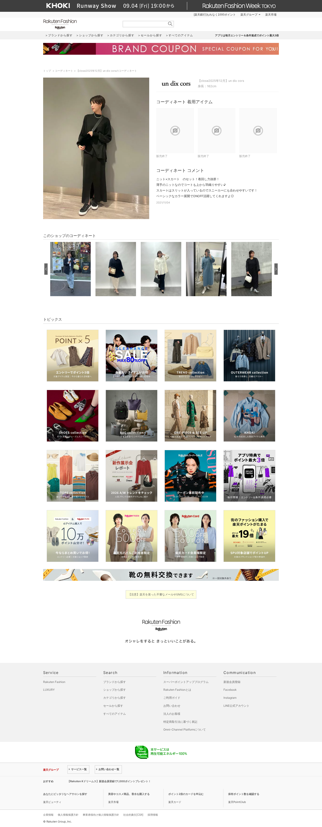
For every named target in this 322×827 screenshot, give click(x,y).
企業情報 (48, 814)
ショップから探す (114, 689)
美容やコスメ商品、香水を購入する (129, 794)
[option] (70, 269)
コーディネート (64, 70)
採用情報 (153, 814)
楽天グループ (248, 14)
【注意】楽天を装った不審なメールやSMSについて (161, 594)
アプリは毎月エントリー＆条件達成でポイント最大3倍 (247, 35)
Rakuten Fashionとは (177, 689)
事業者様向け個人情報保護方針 (101, 814)
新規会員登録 (231, 682)
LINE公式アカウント (236, 705)
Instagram (229, 697)
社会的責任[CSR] (133, 814)
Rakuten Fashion (79, 24)
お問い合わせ (171, 705)
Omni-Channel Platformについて (184, 729)
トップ (47, 70)
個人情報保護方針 (68, 814)
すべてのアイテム (114, 713)
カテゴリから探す (114, 697)
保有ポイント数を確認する (243, 794)
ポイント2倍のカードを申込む (186, 794)
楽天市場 (271, 14)
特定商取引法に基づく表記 (180, 721)
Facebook (230, 689)
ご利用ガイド (171, 697)
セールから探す (113, 705)
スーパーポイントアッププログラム (186, 682)
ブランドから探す (114, 682)
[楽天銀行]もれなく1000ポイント (215, 14)
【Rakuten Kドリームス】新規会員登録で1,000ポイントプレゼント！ (109, 781)
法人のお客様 (171, 713)
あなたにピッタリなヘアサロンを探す (65, 794)
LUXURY (49, 689)
